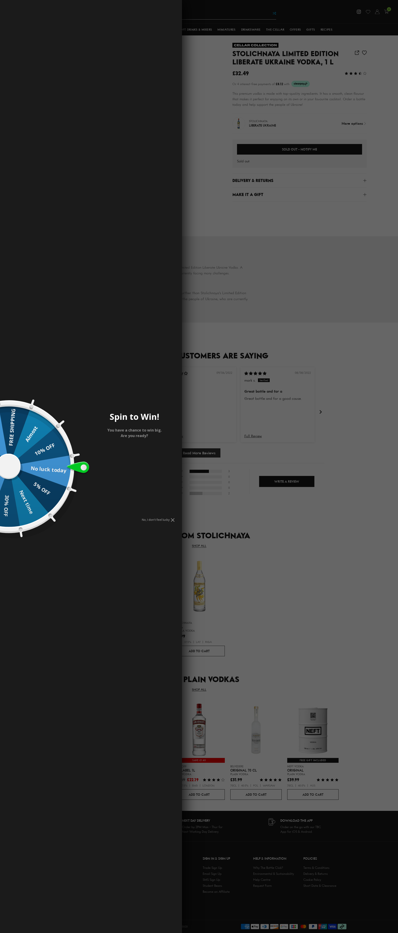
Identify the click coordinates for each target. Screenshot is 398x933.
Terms (125, 463)
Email (112, 449)
